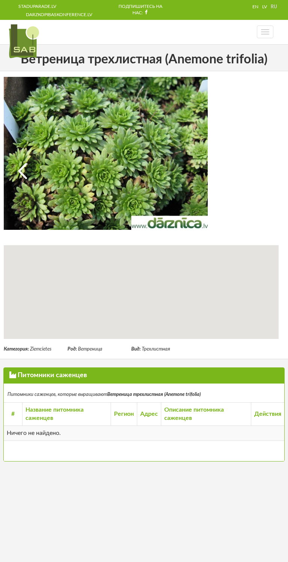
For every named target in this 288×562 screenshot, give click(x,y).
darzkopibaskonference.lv (59, 14)
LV (264, 6)
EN (255, 6)
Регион (124, 414)
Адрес (149, 414)
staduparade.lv (37, 6)
